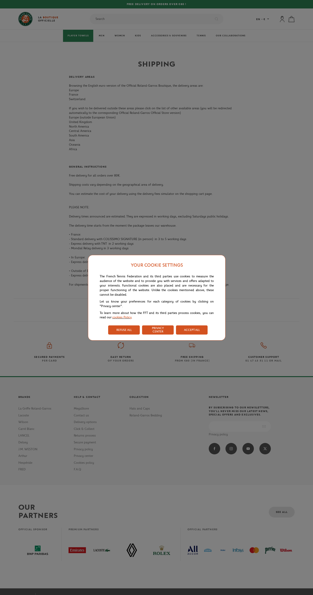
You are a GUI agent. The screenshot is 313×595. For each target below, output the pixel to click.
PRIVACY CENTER (158, 329)
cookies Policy (122, 317)
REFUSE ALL (124, 330)
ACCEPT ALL (192, 330)
